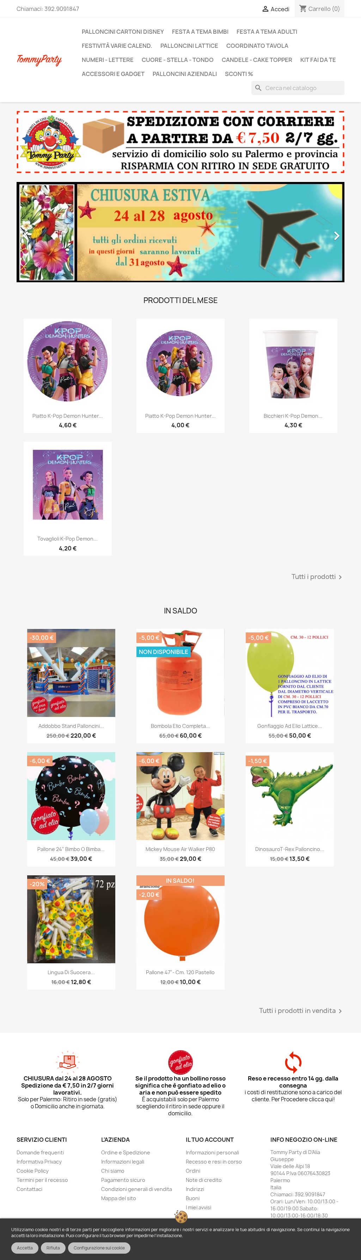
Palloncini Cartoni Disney (123, 32)
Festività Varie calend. (117, 46)
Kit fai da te (318, 60)
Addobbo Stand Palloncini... (71, 726)
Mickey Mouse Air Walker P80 (180, 849)
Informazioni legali (122, 1161)
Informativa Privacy (39, 1161)
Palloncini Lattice (189, 46)
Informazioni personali (212, 1152)
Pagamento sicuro (123, 1180)
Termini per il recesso (42, 1180)
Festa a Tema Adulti (267, 32)
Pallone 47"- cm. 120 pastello (180, 972)
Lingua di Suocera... (71, 972)
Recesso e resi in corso (214, 1161)
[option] (180, 232)
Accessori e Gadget (113, 74)
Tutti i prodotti (318, 577)
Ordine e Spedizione (125, 1152)
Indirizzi (195, 1189)
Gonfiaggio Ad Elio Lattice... (289, 726)
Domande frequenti (40, 1152)
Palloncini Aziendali (185, 74)
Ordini (193, 1170)
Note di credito (204, 1180)
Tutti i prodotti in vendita (301, 1011)
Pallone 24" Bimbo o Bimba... (71, 849)
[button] (41, 232)
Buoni (193, 1198)
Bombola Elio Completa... (180, 726)
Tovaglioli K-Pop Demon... (67, 538)
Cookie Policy (33, 1170)
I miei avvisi (198, 1207)
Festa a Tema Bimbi (200, 32)
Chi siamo (112, 1170)
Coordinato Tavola (257, 46)
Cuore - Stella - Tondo (178, 60)
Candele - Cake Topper (257, 60)
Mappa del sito (118, 1198)
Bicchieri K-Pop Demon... (293, 415)
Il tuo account (210, 1140)
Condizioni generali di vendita (136, 1189)
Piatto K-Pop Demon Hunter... (67, 415)
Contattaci (29, 1189)
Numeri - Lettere (108, 60)
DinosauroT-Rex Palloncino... (289, 849)
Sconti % (239, 74)
